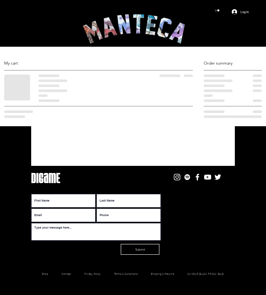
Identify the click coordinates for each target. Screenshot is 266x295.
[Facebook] (197, 177)
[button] (217, 10)
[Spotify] (187, 177)
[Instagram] (177, 177)
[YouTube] (207, 177)
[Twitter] (217, 177)
